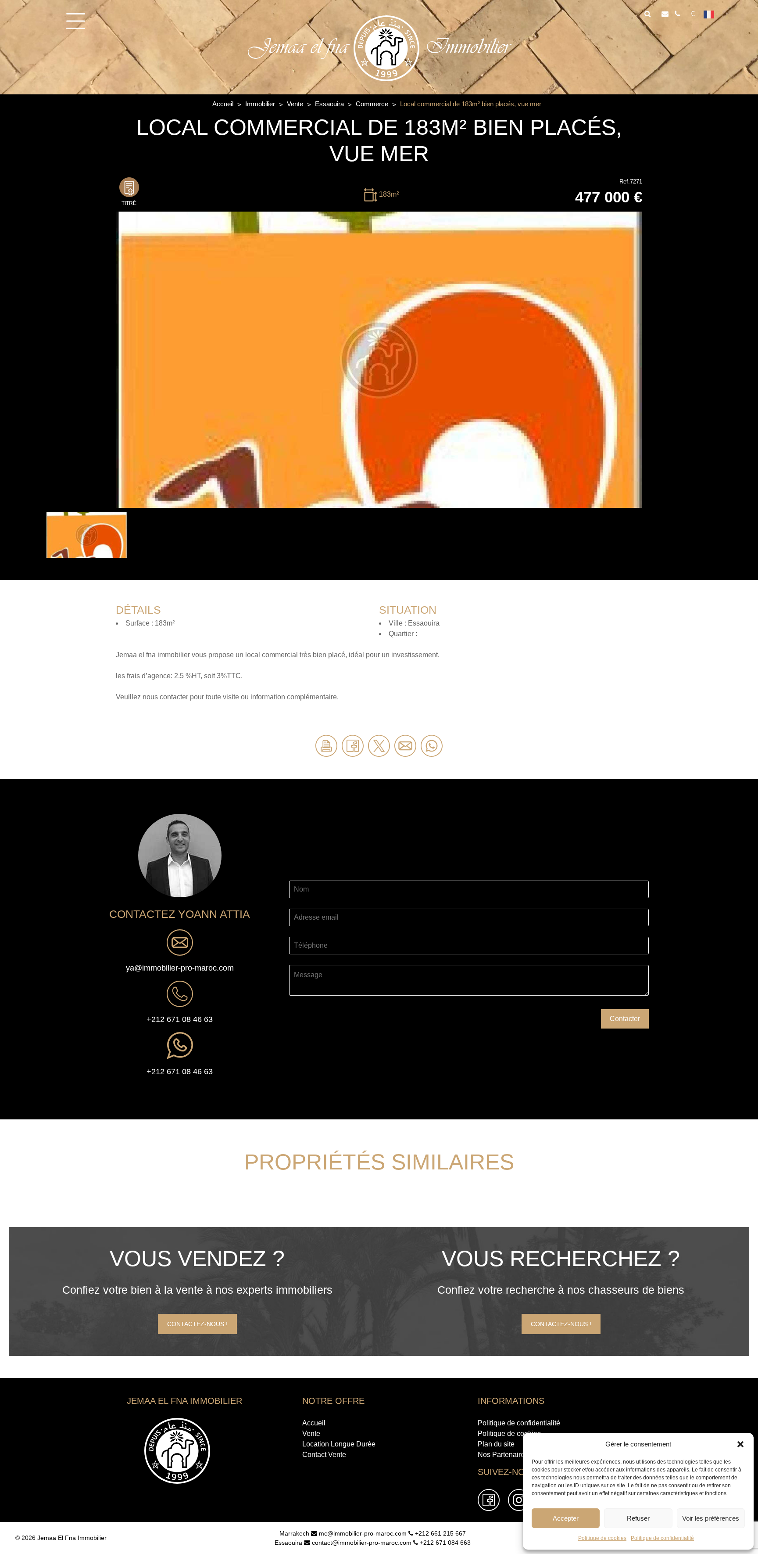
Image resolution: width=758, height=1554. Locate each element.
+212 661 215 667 (439, 1533)
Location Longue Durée (338, 1444)
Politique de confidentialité (662, 1538)
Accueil (223, 104)
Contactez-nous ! (197, 1323)
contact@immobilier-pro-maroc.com (360, 1542)
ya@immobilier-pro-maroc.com (180, 968)
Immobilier (261, 104)
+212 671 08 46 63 (180, 1019)
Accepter (566, 1518)
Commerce (373, 104)
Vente (296, 104)
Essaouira (330, 104)
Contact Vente (324, 1454)
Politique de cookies (602, 1538)
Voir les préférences (710, 1518)
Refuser (638, 1518)
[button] (740, 1444)
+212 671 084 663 (444, 1542)
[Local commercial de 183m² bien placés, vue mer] (379, 359)
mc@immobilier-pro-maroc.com (362, 1533)
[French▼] (712, 14)
